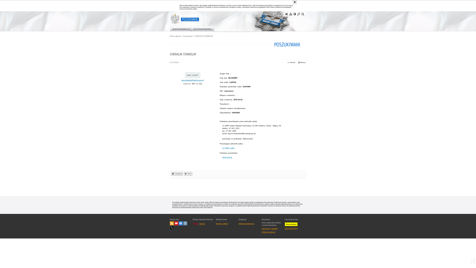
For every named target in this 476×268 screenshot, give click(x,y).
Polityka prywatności (268, 232)
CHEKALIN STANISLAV (204, 36)
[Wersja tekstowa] (294, 14)
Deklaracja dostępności (246, 223)
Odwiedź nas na (176, 223)
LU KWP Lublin (228, 148)
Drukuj (302, 62)
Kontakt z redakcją (222, 223)
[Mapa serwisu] (290, 14)
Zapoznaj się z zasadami (270, 228)
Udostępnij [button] (178, 174)
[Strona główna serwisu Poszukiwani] (286, 14)
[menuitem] (181, 28)
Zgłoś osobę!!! (192, 75)
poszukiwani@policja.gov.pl (192, 80)
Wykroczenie (227, 157)
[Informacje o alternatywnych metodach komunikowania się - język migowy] (298, 14)
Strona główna (175, 36)
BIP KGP (202, 224)
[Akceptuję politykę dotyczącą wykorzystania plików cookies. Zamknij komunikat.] (295, 2)
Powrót (292, 62)
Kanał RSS (172, 223)
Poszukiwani (188, 36)
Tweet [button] (189, 174)
